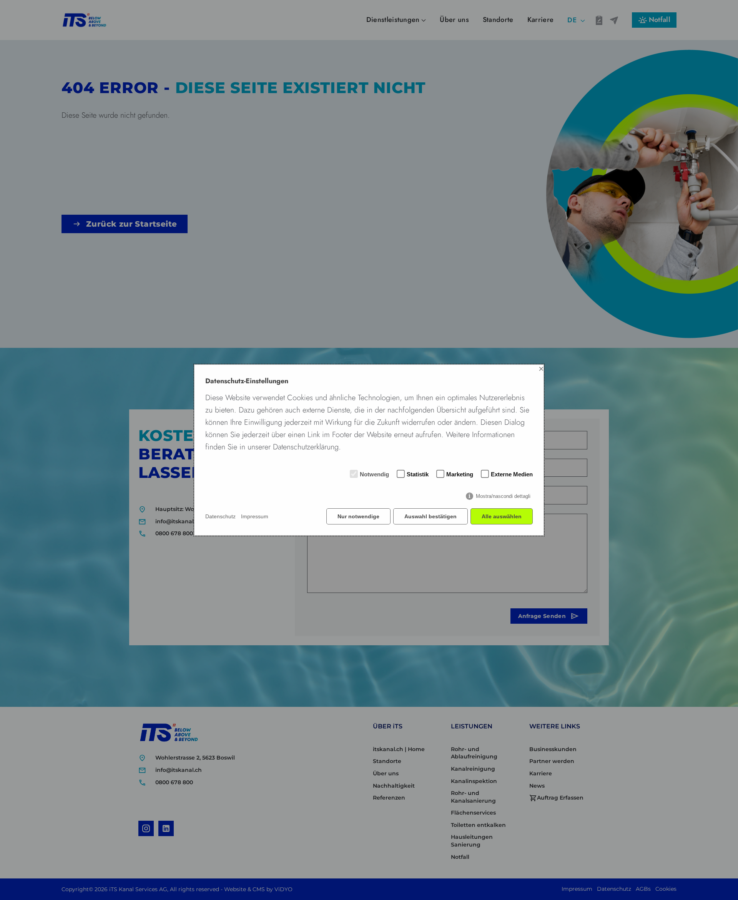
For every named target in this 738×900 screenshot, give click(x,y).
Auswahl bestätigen (430, 516)
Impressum (254, 516)
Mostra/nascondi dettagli (503, 496)
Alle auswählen (502, 516)
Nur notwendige (358, 516)
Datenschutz (220, 516)
